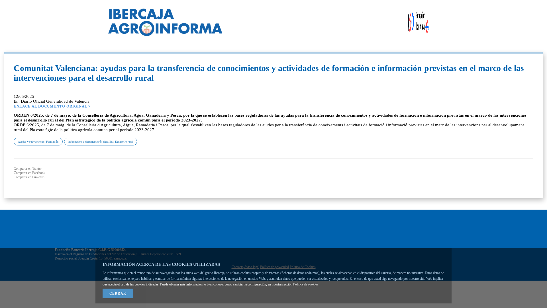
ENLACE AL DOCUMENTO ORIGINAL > (52, 106)
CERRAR (117, 293)
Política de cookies (305, 284)
